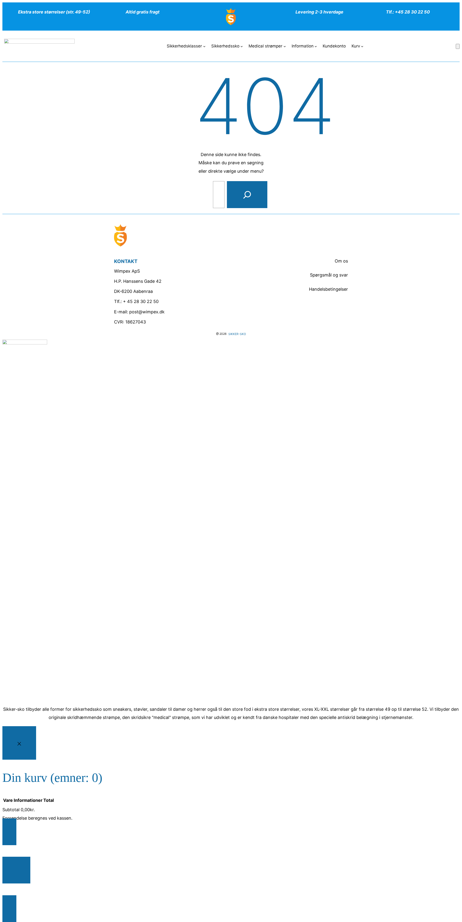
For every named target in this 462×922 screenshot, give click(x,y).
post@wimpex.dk (147, 311)
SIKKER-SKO (237, 334)
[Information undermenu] (315, 46)
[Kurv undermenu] (362, 46)
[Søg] (247, 194)
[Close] (19, 743)
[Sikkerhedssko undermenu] (241, 46)
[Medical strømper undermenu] (284, 46)
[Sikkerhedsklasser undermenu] (204, 46)
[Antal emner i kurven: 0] (458, 46)
